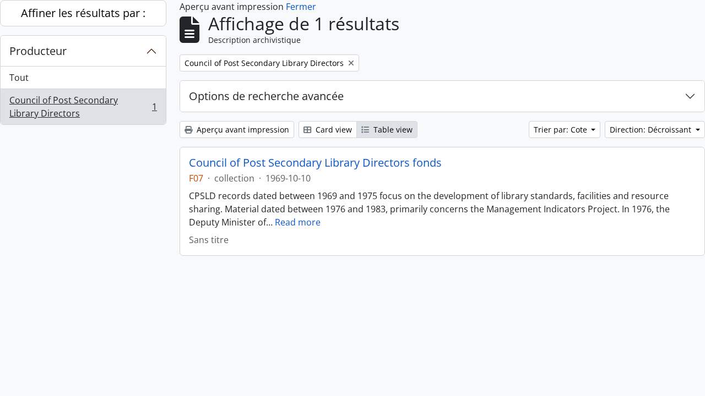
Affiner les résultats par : (83, 13)
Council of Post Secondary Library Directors (83, 106)
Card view (332, 129)
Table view (392, 129)
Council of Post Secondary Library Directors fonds (315, 162)
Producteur (38, 50)
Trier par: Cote (561, 129)
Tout (19, 78)
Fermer (301, 7)
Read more (298, 222)
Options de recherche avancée (266, 96)
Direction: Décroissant (651, 129)
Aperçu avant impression (241, 129)
